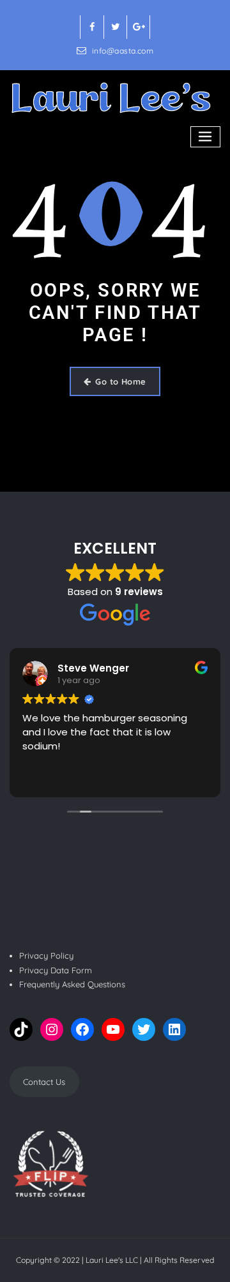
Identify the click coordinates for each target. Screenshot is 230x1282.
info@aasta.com (122, 50)
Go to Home (120, 381)
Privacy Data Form (55, 970)
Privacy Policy (46, 955)
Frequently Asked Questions (72, 984)
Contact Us (44, 1082)
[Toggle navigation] (205, 136)
